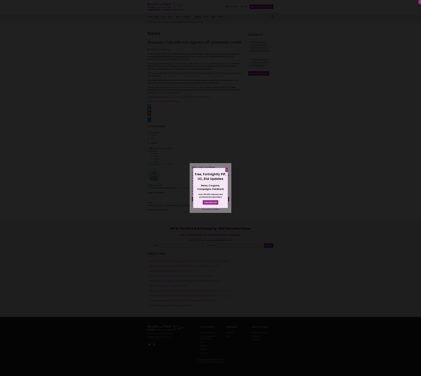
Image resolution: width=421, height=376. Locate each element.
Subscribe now (210, 202)
